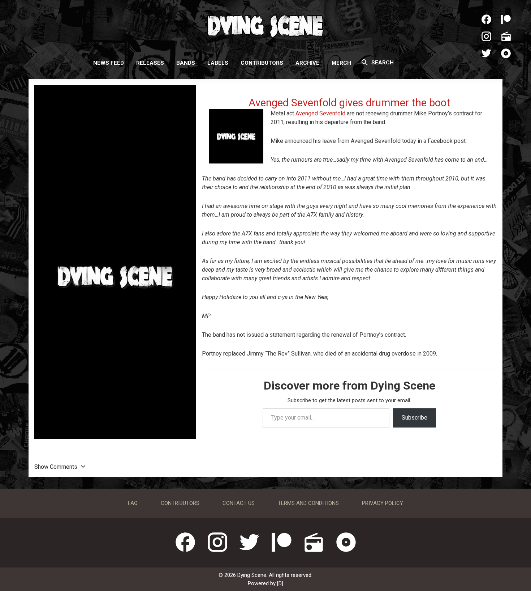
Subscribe (414, 417)
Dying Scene (265, 25)
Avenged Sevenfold (320, 113)
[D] (280, 583)
